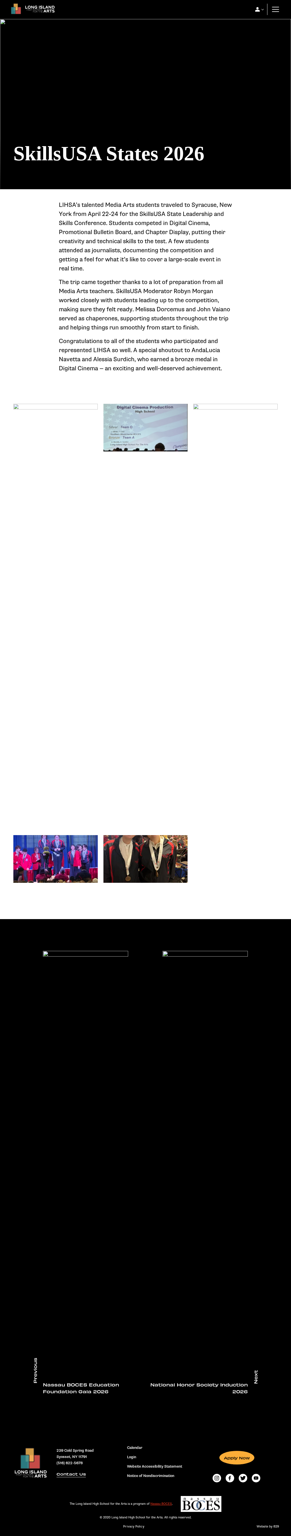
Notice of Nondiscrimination (150, 1476)
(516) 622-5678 (70, 1463)
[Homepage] (31, 10)
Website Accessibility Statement (154, 1466)
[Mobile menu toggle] (275, 9)
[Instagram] (217, 1478)
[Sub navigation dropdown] (257, 9)
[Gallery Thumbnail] (55, 427)
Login (131, 1457)
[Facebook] (230, 1478)
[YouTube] (256, 1478)
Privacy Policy (133, 1526)
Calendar (134, 1447)
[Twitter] (243, 1478)
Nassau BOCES (161, 1504)
